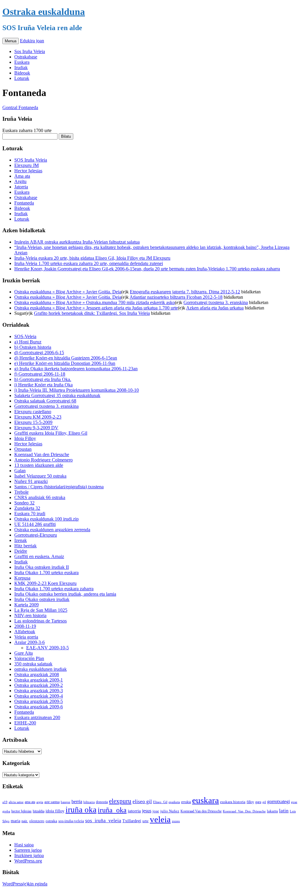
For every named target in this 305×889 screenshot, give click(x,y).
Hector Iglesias (28, 170)
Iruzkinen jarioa (29, 855)
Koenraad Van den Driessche (41, 454)
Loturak (21, 78)
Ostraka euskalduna (43, 11)
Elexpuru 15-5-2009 (33, 422)
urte (145, 821)
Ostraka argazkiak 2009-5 (38, 701)
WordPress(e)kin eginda (24, 883)
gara (258, 802)
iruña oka (81, 809)
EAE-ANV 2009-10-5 (47, 647)
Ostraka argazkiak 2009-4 (38, 695)
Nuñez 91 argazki (31, 481)
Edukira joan (32, 40)
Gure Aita (23, 653)
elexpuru (120, 801)
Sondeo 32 (24, 502)
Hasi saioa (24, 844)
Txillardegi (131, 821)
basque (65, 802)
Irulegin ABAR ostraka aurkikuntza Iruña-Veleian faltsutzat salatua (77, 241)
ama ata (30, 802)
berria (76, 801)
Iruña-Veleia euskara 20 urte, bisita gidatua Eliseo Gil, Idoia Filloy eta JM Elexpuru (92, 258)
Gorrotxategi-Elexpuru (35, 535)
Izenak (20, 540)
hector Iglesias (21, 811)
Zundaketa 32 (27, 508)
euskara (205, 800)
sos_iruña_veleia (103, 820)
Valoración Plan (29, 658)
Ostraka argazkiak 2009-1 (38, 679)
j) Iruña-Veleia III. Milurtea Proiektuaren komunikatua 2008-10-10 (76, 390)
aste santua (52, 802)
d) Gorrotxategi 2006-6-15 (39, 352)
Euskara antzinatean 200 (37, 717)
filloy (250, 802)
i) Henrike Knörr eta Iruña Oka (43, 384)
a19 (4, 802)
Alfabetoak (24, 631)
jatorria (134, 811)
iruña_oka (112, 810)
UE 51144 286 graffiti (35, 524)
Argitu (20, 181)
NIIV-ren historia (30, 615)
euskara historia (232, 802)
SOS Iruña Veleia (30, 159)
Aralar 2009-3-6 (29, 642)
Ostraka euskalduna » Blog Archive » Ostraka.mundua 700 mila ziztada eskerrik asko (94, 302)
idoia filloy (55, 811)
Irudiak (21, 67)
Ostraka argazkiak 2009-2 (38, 685)
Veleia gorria (26, 636)
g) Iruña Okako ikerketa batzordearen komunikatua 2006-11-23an (76, 368)
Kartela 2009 (26, 604)
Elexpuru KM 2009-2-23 (37, 416)
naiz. (24, 821)
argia (39, 802)
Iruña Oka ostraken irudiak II (41, 567)
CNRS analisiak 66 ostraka (39, 497)
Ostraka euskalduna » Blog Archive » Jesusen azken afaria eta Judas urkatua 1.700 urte (96, 307)
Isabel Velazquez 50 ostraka (40, 475)
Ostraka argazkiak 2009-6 (38, 706)
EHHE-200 (25, 722)
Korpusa (22, 577)
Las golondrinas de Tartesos (40, 620)
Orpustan (23, 449)
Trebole (21, 492)
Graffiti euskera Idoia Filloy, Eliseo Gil (50, 433)
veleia (160, 819)
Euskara (21, 62)
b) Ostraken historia (32, 347)
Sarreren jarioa (28, 850)
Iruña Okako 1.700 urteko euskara (46, 572)
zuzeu (176, 821)
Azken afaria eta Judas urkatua (215, 307)
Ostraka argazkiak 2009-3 (38, 690)
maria (15, 821)
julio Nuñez (169, 811)
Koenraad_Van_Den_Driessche (244, 811)
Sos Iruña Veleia (29, 51)
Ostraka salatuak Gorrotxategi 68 (45, 400)
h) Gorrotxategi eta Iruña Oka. (42, 379)
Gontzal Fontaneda (20, 107)
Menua (10, 41)
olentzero (36, 821)
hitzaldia (38, 811)
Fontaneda (24, 202)
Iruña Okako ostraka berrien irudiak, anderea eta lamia (65, 594)
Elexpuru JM (26, 165)
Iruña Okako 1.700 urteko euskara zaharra (54, 588)
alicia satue (16, 802)
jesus (146, 811)
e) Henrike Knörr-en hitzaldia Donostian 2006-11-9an (64, 363)
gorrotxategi (278, 801)
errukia (186, 802)
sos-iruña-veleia (71, 821)
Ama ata (22, 176)
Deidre (20, 551)
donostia (102, 802)
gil (264, 802)
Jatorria (21, 186)
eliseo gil (142, 801)
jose (155, 811)
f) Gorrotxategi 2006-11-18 (39, 374)
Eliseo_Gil (160, 802)
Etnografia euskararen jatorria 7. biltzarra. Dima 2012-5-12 (185, 291)
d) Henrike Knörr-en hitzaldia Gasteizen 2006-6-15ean (65, 357)
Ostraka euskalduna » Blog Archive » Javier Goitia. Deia (67, 291)
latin (284, 811)
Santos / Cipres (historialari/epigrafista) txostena (59, 486)
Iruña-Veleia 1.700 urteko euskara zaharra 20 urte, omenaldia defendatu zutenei (88, 263)
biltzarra (89, 802)
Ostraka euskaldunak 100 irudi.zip (46, 518)
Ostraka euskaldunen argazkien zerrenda (52, 529)
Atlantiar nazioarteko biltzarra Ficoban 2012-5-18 (176, 297)
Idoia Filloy (25, 438)
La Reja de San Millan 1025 (40, 610)
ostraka (51, 821)
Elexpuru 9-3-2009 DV (36, 427)
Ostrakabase (25, 56)
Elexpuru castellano (32, 411)
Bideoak (22, 72)
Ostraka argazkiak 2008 (36, 674)
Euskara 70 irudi (29, 513)
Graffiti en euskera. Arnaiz (39, 556)
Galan (20, 470)
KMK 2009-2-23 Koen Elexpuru (45, 583)
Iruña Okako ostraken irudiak (41, 599)
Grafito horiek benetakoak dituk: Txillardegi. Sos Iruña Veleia (92, 313)
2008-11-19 (25, 626)
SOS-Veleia (25, 336)
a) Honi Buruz (27, 341)
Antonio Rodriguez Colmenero (43, 459)
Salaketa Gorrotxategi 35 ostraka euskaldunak (57, 395)
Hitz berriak (25, 545)
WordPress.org (28, 860)
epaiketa (174, 802)
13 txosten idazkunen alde (38, 465)
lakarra (272, 811)
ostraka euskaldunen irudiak (40, 669)
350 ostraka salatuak (33, 663)
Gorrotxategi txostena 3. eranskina (215, 302)
